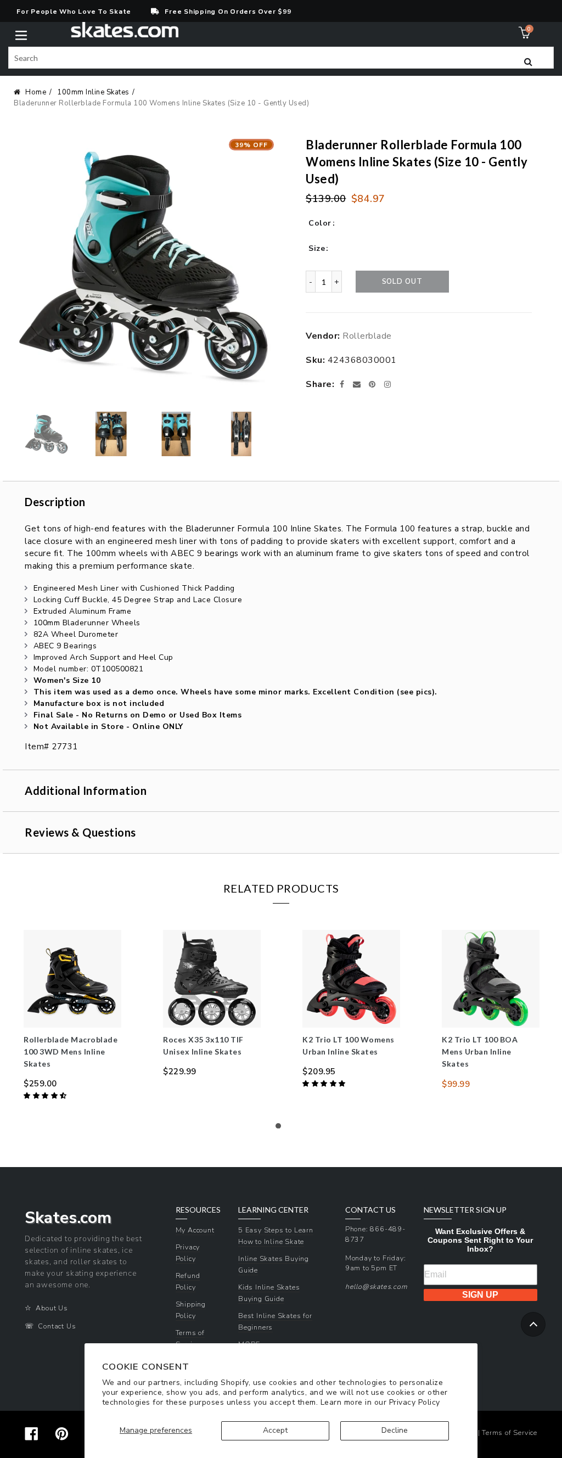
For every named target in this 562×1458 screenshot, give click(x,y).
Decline (394, 1430)
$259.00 (40, 1083)
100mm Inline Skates (93, 92)
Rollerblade (367, 336)
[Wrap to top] (533, 1324)
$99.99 (456, 1084)
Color (319, 223)
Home (35, 92)
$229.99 (179, 1071)
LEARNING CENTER (273, 1209)
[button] (46, 1095)
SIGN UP (480, 1294)
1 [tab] (281, 1128)
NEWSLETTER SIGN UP (465, 1209)
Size (316, 248)
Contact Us (57, 1326)
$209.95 (319, 1071)
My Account (195, 1230)
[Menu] (21, 34)
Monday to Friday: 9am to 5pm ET (375, 1263)
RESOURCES (198, 1209)
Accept (275, 1430)
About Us (52, 1308)
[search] (281, 58)
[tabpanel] (72, 1016)
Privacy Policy (414, 1402)
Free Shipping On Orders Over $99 (228, 11)
